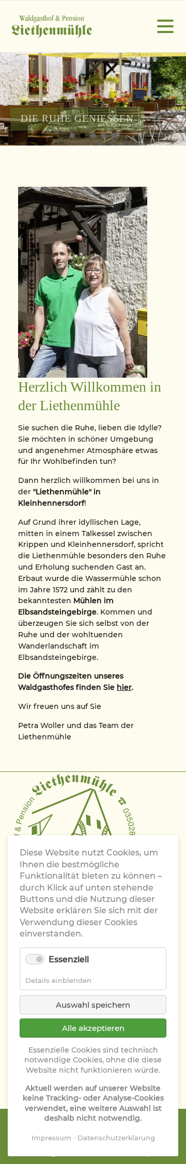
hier (124, 687)
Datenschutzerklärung (116, 1138)
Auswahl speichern (93, 1005)
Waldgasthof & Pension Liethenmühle (51, 26)
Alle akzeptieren (93, 1028)
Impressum (51, 1138)
